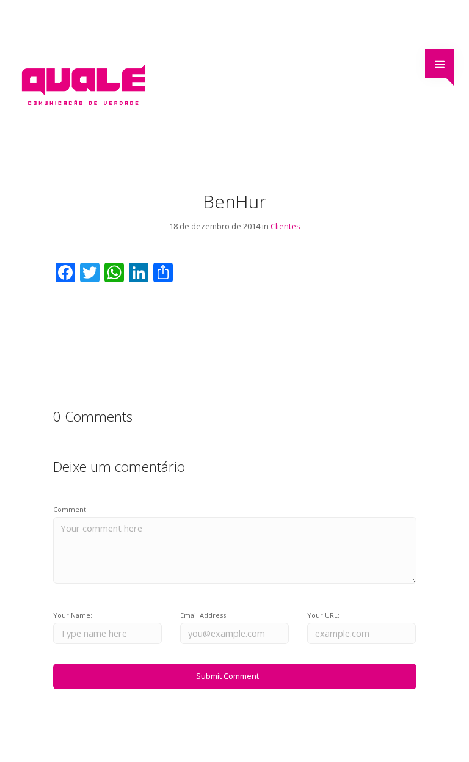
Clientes (285, 226)
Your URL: (323, 615)
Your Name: (72, 615)
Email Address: (204, 615)
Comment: (70, 509)
